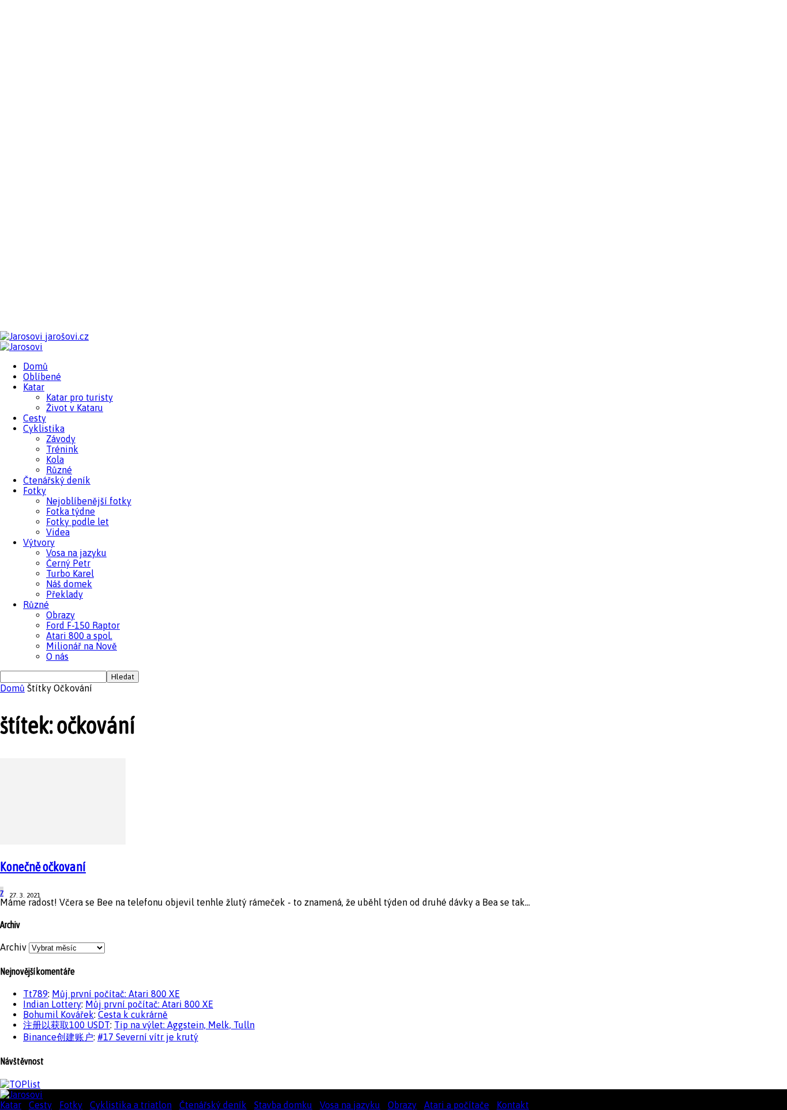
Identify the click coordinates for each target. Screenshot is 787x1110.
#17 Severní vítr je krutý (147, 1037)
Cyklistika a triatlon (131, 1105)
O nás (57, 656)
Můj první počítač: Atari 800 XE (116, 994)
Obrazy (60, 615)
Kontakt (513, 1105)
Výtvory (39, 542)
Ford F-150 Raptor (83, 625)
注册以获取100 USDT (66, 1025)
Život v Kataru (74, 407)
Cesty (34, 418)
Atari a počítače (456, 1105)
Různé (59, 470)
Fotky (34, 490)
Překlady (64, 594)
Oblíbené (42, 376)
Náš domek (69, 584)
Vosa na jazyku (76, 553)
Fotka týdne (70, 511)
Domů (35, 366)
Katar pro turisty (79, 397)
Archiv (13, 947)
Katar (33, 387)
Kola (55, 459)
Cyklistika (44, 428)
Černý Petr (68, 563)
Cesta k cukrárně (133, 1014)
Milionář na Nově (81, 646)
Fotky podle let (77, 521)
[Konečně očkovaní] (63, 841)
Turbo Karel (70, 573)
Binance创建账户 (58, 1037)
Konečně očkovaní (43, 866)
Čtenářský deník (56, 480)
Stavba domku (283, 1105)
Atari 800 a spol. (79, 635)
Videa (58, 532)
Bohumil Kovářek (58, 1014)
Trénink (62, 449)
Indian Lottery (52, 1004)
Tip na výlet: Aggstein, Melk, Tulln (184, 1025)
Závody (60, 439)
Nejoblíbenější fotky (88, 501)
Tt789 (35, 994)
